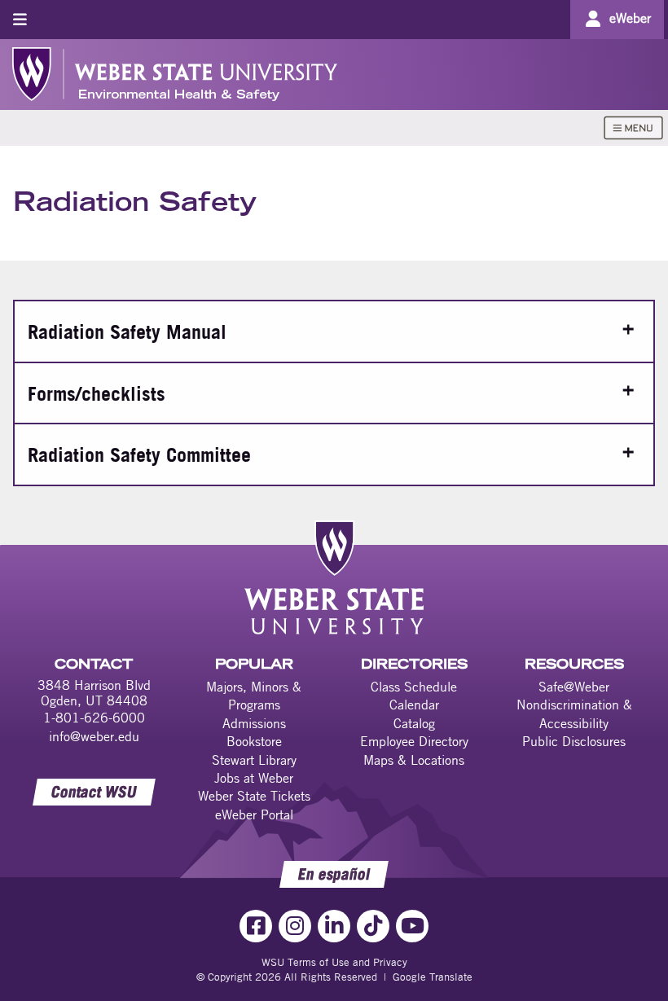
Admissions (254, 723)
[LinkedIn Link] (334, 926)
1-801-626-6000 (94, 717)
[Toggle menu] (20, 19)
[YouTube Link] (412, 926)
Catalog (414, 723)
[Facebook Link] (256, 926)
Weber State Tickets (254, 796)
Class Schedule (414, 686)
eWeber (630, 18)
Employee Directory (414, 741)
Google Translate (432, 976)
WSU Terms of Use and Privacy (334, 961)
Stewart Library (254, 760)
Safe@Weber (573, 686)
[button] (334, 331)
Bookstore (254, 741)
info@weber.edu (94, 736)
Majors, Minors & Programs (253, 695)
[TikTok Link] (373, 926)
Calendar (414, 704)
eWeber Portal (254, 814)
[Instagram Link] (295, 926)
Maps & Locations (413, 760)
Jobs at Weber (253, 778)
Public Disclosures (574, 741)
